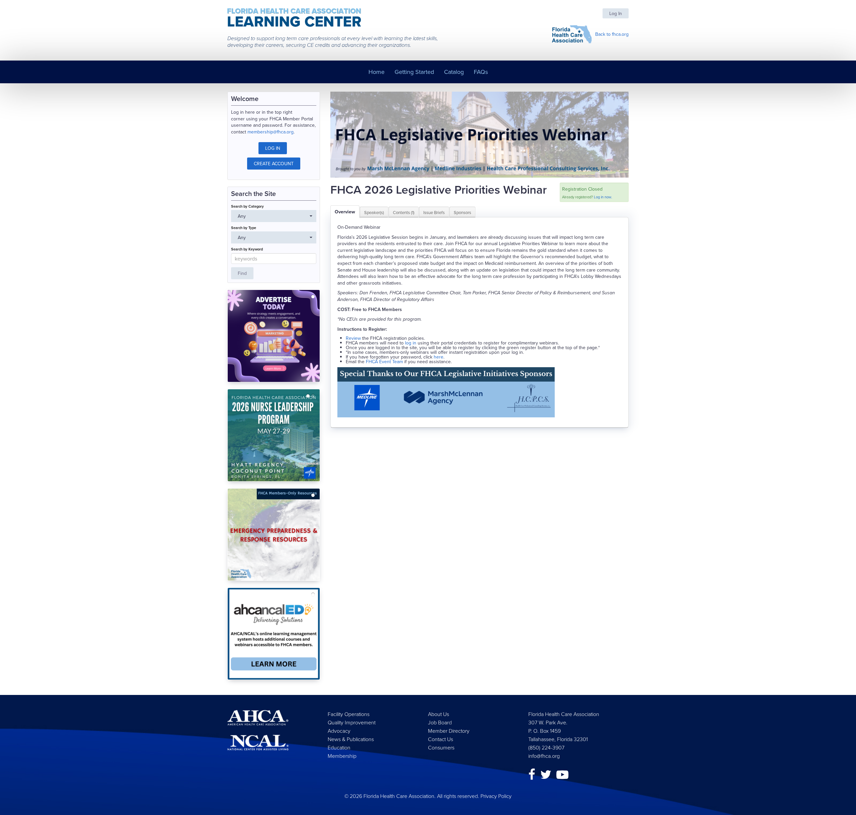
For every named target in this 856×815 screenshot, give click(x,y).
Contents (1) (403, 212)
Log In (615, 13)
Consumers (441, 747)
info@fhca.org (544, 755)
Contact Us (440, 739)
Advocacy (339, 730)
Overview (345, 211)
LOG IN (272, 148)
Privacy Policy (496, 796)
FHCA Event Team (384, 361)
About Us (438, 714)
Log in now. (603, 197)
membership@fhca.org (270, 131)
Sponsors (462, 212)
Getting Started (414, 72)
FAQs (481, 72)
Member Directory (448, 730)
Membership (342, 755)
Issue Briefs (434, 212)
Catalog (454, 72)
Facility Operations (348, 714)
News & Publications (351, 739)
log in (410, 342)
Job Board (440, 722)
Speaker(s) (374, 212)
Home (376, 72)
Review (353, 338)
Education (339, 747)
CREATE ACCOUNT (274, 163)
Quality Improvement (352, 722)
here (438, 356)
